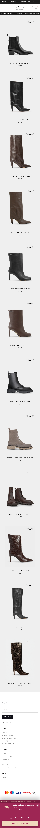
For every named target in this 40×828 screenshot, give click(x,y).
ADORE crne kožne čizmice (20, 63)
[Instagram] (7, 722)
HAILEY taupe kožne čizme (20, 232)
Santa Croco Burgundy (20, 570)
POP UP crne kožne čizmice (20, 401)
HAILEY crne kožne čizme (20, 119)
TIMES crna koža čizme (20, 627)
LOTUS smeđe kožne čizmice (20, 345)
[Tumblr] (10, 722)
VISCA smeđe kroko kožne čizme (20, 683)
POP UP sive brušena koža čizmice (20, 458)
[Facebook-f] (3, 722)
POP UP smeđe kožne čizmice (20, 514)
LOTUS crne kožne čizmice (20, 289)
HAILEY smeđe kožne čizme (20, 176)
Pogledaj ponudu (20, 824)
